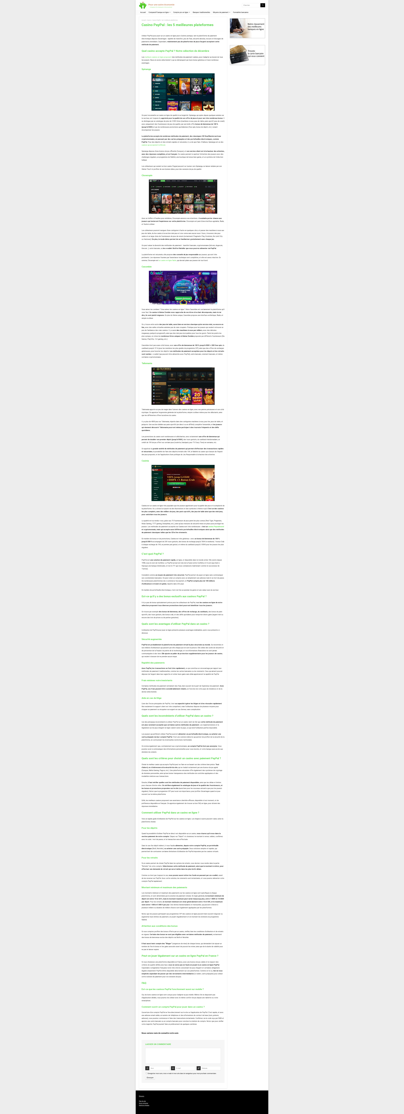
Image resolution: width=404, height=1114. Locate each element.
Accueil (143, 12)
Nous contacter (143, 1103)
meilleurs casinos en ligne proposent (158, 57)
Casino (149, 20)
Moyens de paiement (221, 12)
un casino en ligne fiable (167, 260)
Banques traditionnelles (201, 12)
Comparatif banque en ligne (159, 12)
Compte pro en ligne (180, 12)
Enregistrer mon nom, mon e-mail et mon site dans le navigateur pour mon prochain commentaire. (182, 1073)
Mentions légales (144, 1105)
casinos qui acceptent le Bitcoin (153, 145)
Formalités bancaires (240, 12)
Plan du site (142, 1101)
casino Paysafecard (216, 527)
